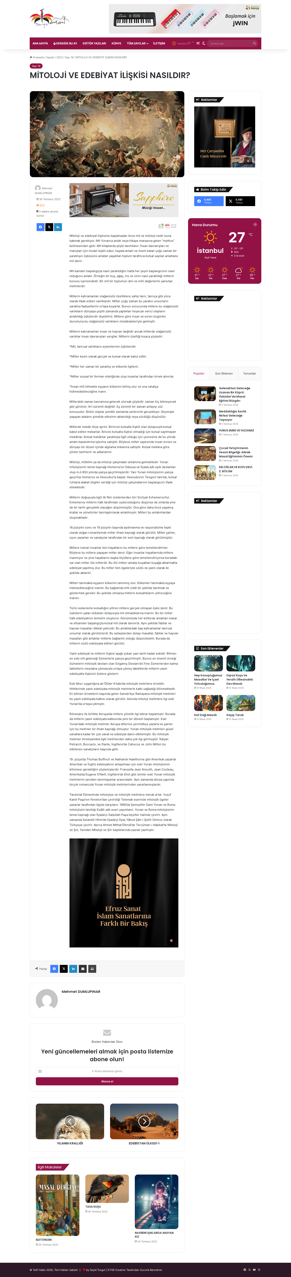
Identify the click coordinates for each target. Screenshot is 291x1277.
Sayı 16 (69, 57)
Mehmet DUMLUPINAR (81, 991)
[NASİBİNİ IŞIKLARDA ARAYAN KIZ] (156, 1202)
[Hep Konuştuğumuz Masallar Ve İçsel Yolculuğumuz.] (208, 663)
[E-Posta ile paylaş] (83, 969)
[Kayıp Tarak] (240, 703)
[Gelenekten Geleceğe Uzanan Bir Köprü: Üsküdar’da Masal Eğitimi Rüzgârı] (205, 393)
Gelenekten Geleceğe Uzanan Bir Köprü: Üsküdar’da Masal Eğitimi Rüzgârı (234, 394)
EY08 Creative (117, 1269)
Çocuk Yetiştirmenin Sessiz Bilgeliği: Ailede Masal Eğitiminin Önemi (236, 452)
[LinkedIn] (58, 227)
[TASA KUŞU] (107, 1189)
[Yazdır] (92, 969)
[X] (49, 227)
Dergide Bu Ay (66, 43)
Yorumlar (249, 373)
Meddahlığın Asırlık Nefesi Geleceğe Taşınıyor (232, 415)
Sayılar (50, 57)
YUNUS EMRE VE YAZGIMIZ (236, 430)
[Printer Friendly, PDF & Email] (167, 225)
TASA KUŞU (93, 1207)
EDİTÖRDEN (44, 1240)
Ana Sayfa (40, 43)
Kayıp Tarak (235, 715)
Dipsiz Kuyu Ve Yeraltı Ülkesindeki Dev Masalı (239, 679)
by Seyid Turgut (96, 1269)
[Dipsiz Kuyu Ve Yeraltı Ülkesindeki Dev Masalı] (240, 663)
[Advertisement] (224, 330)
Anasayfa (38, 57)
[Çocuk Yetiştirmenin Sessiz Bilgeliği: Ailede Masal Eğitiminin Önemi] (205, 453)
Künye (116, 43)
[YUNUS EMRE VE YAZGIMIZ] (205, 435)
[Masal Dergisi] (49, 18)
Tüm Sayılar (136, 43)
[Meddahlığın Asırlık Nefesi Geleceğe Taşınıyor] (205, 416)
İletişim (159, 43)
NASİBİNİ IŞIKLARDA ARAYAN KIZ (154, 1235)
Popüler (198, 373)
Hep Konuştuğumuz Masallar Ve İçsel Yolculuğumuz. (208, 679)
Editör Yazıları (94, 43)
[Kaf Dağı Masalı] (208, 703)
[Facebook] (41, 227)
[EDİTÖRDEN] (57, 1205)
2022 (59, 57)
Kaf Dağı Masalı (205, 715)
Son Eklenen (224, 373)
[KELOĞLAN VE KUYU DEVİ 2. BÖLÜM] (205, 472)
